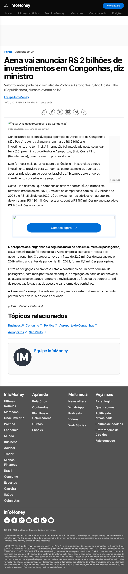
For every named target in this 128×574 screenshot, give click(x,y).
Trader (9, 454)
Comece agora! (61, 228)
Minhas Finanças (10, 462)
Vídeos (73, 419)
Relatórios (39, 401)
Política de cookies (109, 424)
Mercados (77, 13)
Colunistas (12, 500)
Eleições (117, 13)
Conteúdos (40, 407)
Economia (11, 430)
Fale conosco (105, 440)
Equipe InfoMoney (16, 97)
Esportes (10, 482)
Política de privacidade (104, 416)
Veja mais (104, 394)
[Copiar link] (84, 112)
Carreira (10, 488)
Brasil (8, 470)
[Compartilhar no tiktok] (44, 520)
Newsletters (113, 5)
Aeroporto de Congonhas (76, 325)
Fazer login (104, 401)
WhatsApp (76, 407)
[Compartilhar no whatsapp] (44, 112)
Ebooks (37, 430)
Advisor (9, 448)
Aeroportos (16, 332)
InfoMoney (14, 394)
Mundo (9, 436)
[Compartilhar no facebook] (52, 112)
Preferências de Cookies (107, 432)
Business (14, 325)
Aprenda (40, 394)
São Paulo (36, 332)
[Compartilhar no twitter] (60, 112)
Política (8, 51)
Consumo (32, 325)
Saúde (8, 494)
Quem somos (105, 407)
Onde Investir (97, 13)
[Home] (20, 6)
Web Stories (77, 425)
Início (8, 13)
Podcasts (75, 413)
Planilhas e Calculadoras (41, 416)
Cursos (37, 424)
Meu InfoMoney (54, 13)
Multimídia (78, 394)
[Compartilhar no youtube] (51, 520)
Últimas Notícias (28, 13)
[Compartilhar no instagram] (7, 520)
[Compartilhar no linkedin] (68, 112)
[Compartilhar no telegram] (76, 112)
